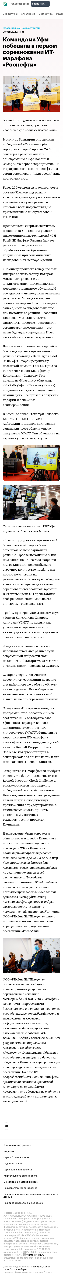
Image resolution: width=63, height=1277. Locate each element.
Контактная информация (17, 1144)
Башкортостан (31, 28)
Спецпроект (28, 13)
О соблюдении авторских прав (21, 1181)
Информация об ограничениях (20, 1175)
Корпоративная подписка (18, 1169)
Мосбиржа (36, 1266)
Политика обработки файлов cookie (23, 1202)
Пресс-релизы (11, 28)
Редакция (9, 1151)
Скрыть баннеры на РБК (16, 1157)
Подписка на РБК (13, 1163)
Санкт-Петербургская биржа (27, 1267)
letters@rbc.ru (36, 1254)
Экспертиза (46, 13)
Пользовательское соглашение (20, 1187)
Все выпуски (10, 13)
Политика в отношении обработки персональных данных (31, 1195)
